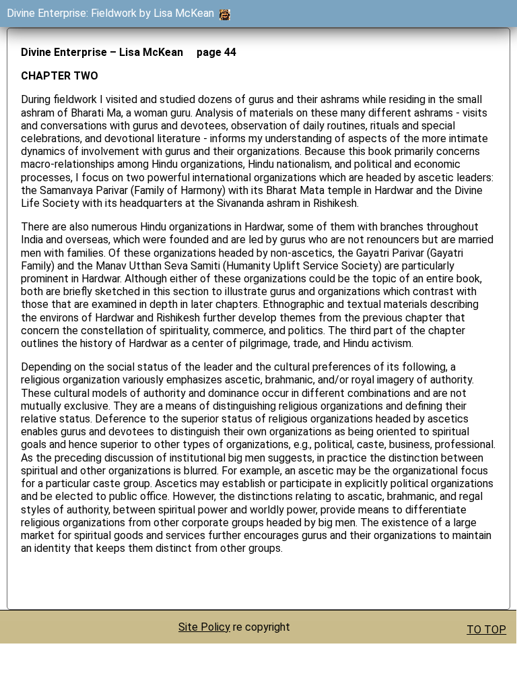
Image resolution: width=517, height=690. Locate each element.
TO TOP (486, 629)
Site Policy (204, 627)
